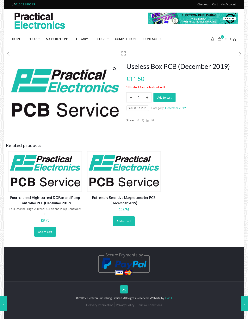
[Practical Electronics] (40, 21)
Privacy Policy (125, 305)
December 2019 (175, 108)
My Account (228, 4)
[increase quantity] (147, 97)
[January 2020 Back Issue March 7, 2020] (244, 303)
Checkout (203, 4)
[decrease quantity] (130, 97)
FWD (168, 298)
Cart (215, 4)
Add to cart (164, 97)
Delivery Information (99, 305)
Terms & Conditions (149, 305)
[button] (115, 69)
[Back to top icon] (124, 289)
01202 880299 (25, 4)
